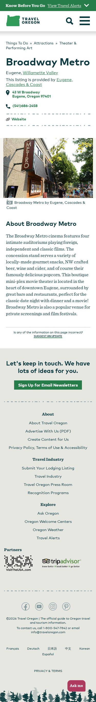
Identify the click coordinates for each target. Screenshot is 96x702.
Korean (84, 648)
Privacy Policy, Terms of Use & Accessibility (48, 447)
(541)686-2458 (25, 106)
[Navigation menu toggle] (85, 20)
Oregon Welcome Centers (48, 521)
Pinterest (66, 606)
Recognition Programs (48, 492)
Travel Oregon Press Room (48, 484)
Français (12, 648)
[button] (75, 686)
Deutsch (33, 648)
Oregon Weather (48, 529)
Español (48, 654)
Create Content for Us (48, 439)
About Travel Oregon (48, 422)
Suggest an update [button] (48, 336)
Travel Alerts (48, 537)
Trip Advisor (61, 563)
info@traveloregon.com (48, 632)
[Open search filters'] (69, 21)
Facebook (26, 606)
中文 (68, 648)
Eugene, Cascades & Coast (39, 82)
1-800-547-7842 (55, 628)
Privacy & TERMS (48, 671)
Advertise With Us (48, 431)
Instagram (53, 606)
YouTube (39, 606)
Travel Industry (48, 476)
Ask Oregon (48, 513)
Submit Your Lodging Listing (48, 468)
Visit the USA (18, 563)
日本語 (52, 648)
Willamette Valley (40, 72)
